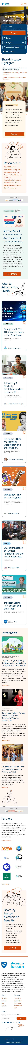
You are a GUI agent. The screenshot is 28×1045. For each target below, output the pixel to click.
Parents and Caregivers (12, 170)
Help (3, 1003)
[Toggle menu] (25, 4)
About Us (4, 998)
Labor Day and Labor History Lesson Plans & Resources (15, 73)
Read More (14, 134)
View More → (5, 884)
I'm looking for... (7, 26)
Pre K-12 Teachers (10, 167)
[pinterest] (11, 1022)
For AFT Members (10, 188)
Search (14, 33)
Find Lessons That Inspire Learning (13, 18)
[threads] (16, 1022)
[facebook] (2, 1022)
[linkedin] (8, 1022)
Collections (17, 998)
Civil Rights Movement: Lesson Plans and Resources (14, 78)
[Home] (5, 4)
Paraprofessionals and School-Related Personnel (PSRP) (13, 175)
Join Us (12, 947)
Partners (4, 1001)
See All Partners (6, 841)
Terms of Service (9, 1042)
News (15, 1007)
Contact (4, 1006)
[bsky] (19, 1022)
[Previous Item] (1, 114)
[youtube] (13, 1022)
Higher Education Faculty (12, 185)
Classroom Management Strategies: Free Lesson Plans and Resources (14, 69)
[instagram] (5, 1022)
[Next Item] (26, 114)
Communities (18, 1001)
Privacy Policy (18, 1042)
